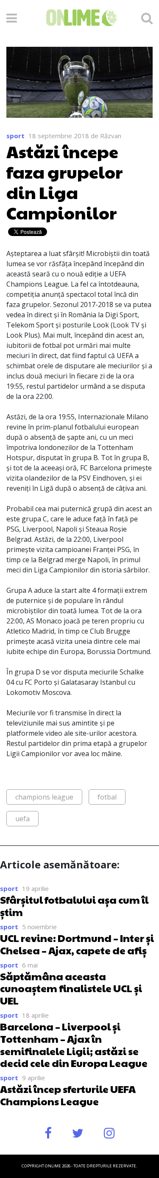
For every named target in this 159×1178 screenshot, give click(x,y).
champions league (44, 797)
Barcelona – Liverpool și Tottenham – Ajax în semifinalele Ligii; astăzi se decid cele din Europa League (74, 1044)
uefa (22, 818)
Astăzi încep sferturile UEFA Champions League (68, 1094)
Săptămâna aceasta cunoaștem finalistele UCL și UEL (71, 988)
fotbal (107, 797)
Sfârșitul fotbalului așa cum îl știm (74, 905)
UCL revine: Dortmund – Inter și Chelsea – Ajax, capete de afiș (77, 943)
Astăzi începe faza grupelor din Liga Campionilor (64, 181)
